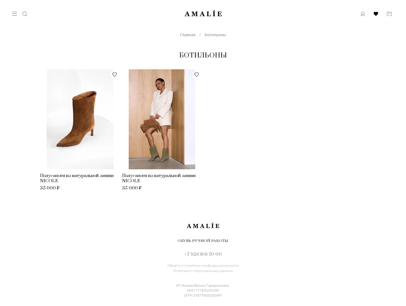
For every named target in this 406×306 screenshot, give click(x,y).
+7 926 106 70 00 (203, 254)
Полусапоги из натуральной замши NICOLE (77, 178)
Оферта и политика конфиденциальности (203, 265)
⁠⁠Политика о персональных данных (203, 270)
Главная (188, 34)
